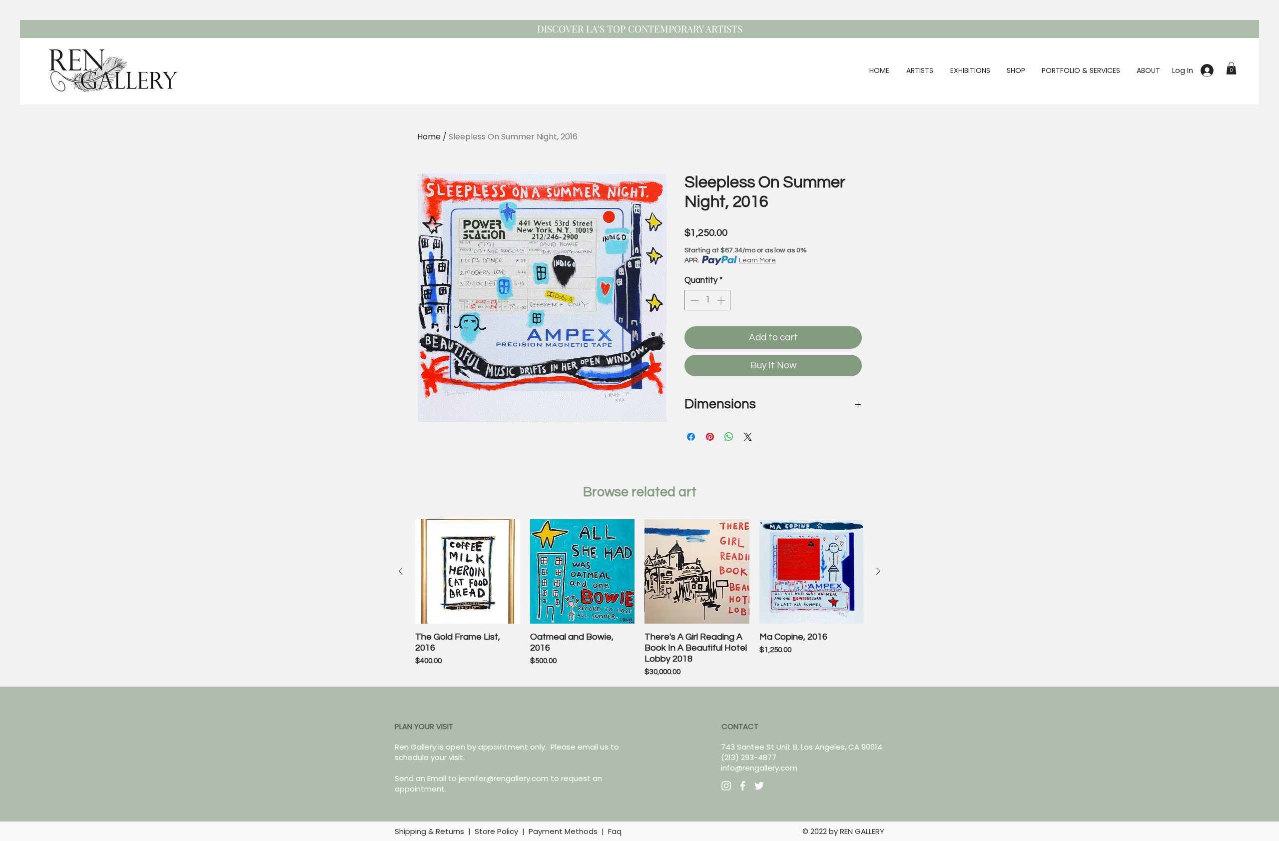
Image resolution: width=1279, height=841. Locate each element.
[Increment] (721, 300)
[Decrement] (693, 300)
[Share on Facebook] (691, 437)
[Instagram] (726, 786)
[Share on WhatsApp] (729, 437)
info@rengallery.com (759, 768)
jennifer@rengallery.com (504, 778)
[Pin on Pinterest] (710, 437)
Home (429, 136)
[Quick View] (467, 571)
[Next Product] (878, 571)
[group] (639, 599)
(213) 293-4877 (748, 757)
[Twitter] (759, 786)
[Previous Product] (401, 571)
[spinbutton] (707, 300)
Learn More (757, 260)
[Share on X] (748, 437)
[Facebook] (742, 786)
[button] (1231, 68)
